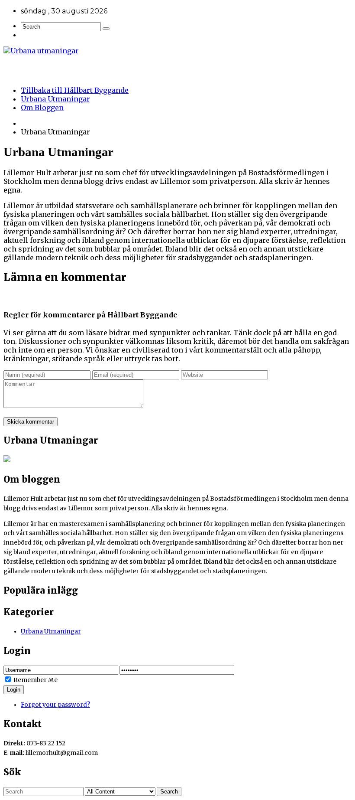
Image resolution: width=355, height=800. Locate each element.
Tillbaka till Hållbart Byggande (75, 90)
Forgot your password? (55, 705)
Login (13, 689)
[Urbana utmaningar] (177, 50)
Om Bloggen (42, 107)
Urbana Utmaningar (55, 99)
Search (169, 791)
